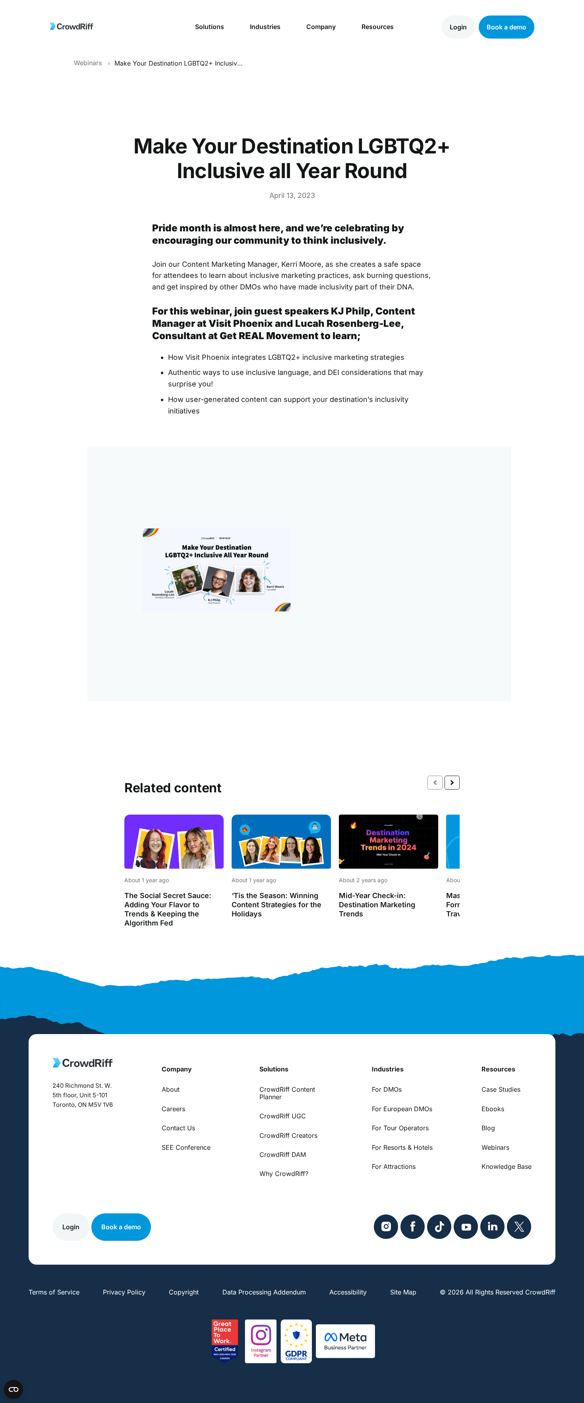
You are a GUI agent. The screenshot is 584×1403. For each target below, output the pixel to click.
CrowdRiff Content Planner (287, 1093)
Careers (173, 1108)
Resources (378, 27)
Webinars (495, 1147)
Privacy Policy (124, 1292)
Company (321, 27)
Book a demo (506, 27)
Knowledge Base (507, 1166)
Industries (265, 27)
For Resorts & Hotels (402, 1147)
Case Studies (501, 1089)
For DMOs (387, 1089)
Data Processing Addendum (264, 1292)
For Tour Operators (400, 1127)
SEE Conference (186, 1147)
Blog (488, 1127)
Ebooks (493, 1108)
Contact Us (178, 1127)
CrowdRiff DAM (282, 1154)
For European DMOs (402, 1108)
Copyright (184, 1292)
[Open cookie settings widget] (13, 1389)
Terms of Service (54, 1292)
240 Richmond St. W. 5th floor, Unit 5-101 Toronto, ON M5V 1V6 (82, 1095)
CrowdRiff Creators (288, 1135)
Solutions (209, 27)
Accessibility (348, 1292)
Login (458, 27)
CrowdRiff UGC (282, 1116)
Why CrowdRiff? (283, 1173)
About (171, 1089)
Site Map (403, 1292)
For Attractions (394, 1166)
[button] (452, 783)
